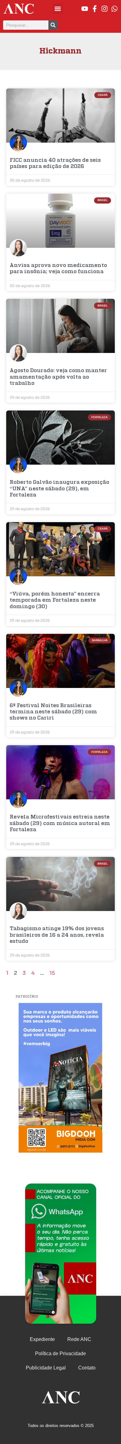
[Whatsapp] (114, 8)
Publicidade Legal (46, 1367)
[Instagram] (104, 8)
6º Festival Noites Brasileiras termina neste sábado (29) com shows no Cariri (53, 712)
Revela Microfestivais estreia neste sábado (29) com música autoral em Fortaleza (60, 823)
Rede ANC (79, 1339)
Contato (87, 1367)
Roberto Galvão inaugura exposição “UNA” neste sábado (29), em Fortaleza (59, 489)
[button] (58, 8)
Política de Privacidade (60, 1353)
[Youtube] (84, 8)
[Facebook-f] (94, 8)
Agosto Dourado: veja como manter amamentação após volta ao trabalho (58, 377)
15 (52, 973)
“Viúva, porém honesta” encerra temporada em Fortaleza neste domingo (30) (55, 600)
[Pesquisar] (53, 25)
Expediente (42, 1339)
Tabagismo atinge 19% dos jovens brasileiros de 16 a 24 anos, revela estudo (57, 935)
